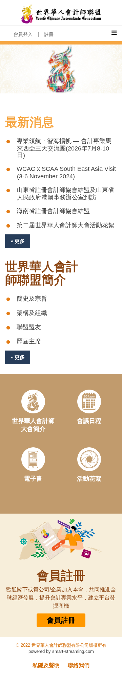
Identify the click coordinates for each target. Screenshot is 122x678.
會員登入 (23, 34)
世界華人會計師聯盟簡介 (41, 273)
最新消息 (29, 122)
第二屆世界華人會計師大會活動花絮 (65, 225)
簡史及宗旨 (32, 298)
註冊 (49, 34)
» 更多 (18, 241)
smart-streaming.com (73, 651)
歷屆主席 (29, 341)
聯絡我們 (78, 665)
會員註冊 (61, 620)
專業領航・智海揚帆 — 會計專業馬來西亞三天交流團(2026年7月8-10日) (64, 148)
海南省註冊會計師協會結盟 (53, 211)
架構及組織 (32, 312)
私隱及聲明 (46, 665)
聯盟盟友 (29, 327)
